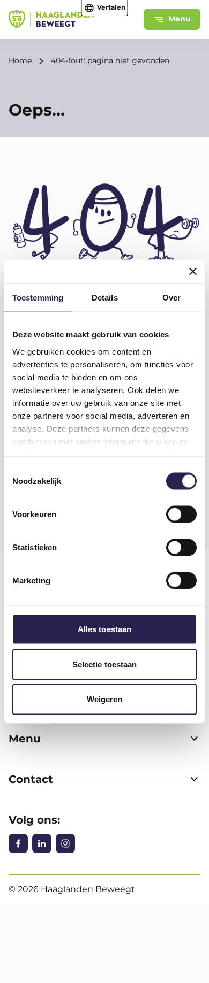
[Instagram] (65, 843)
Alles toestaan (104, 629)
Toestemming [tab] (37, 297)
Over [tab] (171, 297)
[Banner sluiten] (193, 271)
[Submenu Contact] (194, 779)
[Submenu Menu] (194, 738)
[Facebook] (18, 843)
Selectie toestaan (104, 664)
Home (20, 60)
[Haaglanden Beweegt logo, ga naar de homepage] (51, 19)
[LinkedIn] (41, 843)
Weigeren (105, 699)
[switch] (181, 514)
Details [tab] (105, 297)
